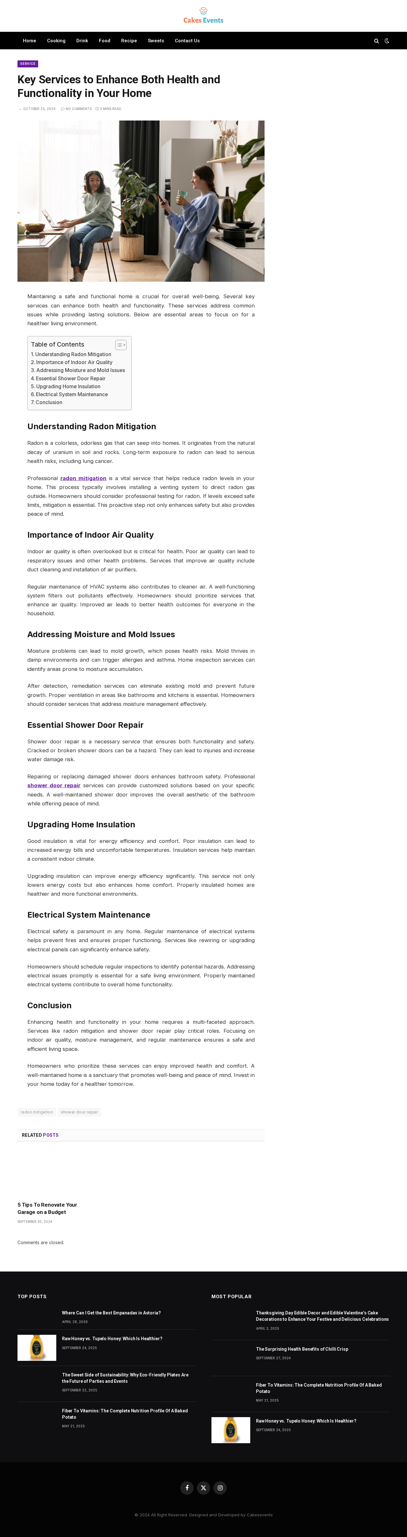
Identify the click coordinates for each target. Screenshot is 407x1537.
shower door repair (79, 1112)
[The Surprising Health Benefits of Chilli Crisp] (230, 1358)
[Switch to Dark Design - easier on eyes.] (386, 40)
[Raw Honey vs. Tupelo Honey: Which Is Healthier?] (36, 1348)
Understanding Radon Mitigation (73, 354)
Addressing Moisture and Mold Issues (80, 370)
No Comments (79, 109)
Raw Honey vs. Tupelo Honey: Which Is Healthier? (112, 1338)
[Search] (376, 40)
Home (29, 41)
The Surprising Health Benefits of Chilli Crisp (302, 1349)
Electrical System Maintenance (72, 394)
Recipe (129, 41)
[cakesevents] (203, 16)
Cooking (56, 41)
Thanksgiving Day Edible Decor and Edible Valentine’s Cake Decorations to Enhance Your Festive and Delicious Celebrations (322, 1316)
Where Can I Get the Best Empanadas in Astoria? (111, 1312)
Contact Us (187, 41)
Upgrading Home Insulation (68, 386)
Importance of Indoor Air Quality (74, 362)
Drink (82, 41)
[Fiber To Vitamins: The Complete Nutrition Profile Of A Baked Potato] (36, 1420)
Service (28, 63)
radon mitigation (37, 1112)
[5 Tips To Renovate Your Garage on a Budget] (55, 1173)
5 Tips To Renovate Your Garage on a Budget (47, 1208)
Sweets (156, 41)
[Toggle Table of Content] (118, 345)
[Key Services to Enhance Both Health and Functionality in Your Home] (141, 201)
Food (104, 41)
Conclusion (49, 402)
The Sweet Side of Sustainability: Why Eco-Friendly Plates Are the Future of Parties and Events (125, 1378)
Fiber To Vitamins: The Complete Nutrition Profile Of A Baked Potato (125, 1414)
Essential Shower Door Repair (71, 379)
